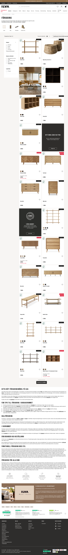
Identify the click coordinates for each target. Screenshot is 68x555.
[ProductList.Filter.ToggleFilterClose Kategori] (15, 42)
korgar (14, 411)
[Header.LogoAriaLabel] (5, 6)
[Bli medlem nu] (18, 493)
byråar (3, 392)
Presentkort (64, 3)
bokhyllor (16, 397)
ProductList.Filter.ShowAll (10, 51)
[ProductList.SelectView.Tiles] (49, 36)
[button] (39, 58)
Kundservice (9, 3)
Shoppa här (53, 148)
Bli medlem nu (39, 501)
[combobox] (58, 36)
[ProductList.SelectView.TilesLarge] (47, 36)
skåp (32, 410)
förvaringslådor (8, 411)
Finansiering (15, 3)
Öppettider (3, 3)
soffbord (48, 408)
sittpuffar (39, 408)
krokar (26, 418)
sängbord (42, 433)
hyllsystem (28, 410)
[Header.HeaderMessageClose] (66, 1)
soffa (45, 406)
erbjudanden (11, 439)
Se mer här (30, 233)
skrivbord (6, 433)
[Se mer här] (30, 222)
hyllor (41, 391)
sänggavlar (48, 397)
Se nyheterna (30, 91)
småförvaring (61, 411)
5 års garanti (58, 3)
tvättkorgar (3, 431)
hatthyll (18, 418)
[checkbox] (11, 45)
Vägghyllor (18, 406)
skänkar (36, 423)
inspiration (12, 399)
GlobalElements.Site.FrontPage (6, 14)
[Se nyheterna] (30, 81)
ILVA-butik (64, 442)
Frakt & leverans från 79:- (50, 3)
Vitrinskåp (33, 405)
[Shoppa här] (53, 137)
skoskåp (22, 418)
